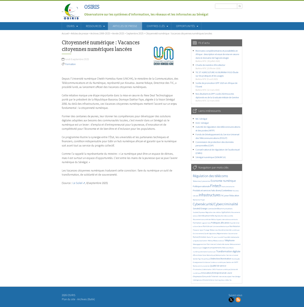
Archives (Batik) (86, 299)
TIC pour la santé (217, 237)
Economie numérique (223, 181)
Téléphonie (229, 240)
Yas (230, 280)
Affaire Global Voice (199, 255)
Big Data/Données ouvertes (224, 216)
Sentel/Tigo (197, 259)
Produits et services (201, 190)
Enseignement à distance (201, 262)
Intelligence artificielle (201, 280)
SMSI (214, 269)
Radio (209, 237)
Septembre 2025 (134, 33)
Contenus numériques (218, 262)
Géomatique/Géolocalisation (216, 255)
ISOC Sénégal (202, 122)
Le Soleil (77, 183)
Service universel (232, 255)
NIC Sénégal (201, 118)
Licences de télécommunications (220, 208)
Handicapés (236, 259)
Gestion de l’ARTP (232, 262)
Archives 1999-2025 (100, 33)
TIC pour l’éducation (230, 195)
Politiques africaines (220, 222)
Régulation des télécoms (210, 176)
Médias (213, 219)
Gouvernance (232, 234)
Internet (213, 244)
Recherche (196, 200)
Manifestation (234, 226)
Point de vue (207, 226)
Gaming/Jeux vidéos (222, 280)
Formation (70, 64)
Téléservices (214, 230)
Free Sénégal (236, 277)
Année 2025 (118, 33)
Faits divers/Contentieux (221, 190)
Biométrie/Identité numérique (228, 230)
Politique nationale (201, 186)
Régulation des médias (213, 212)
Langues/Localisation (200, 241)
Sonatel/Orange (200, 208)
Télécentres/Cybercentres (201, 181)
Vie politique (205, 259)
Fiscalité (232, 223)
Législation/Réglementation (218, 234)
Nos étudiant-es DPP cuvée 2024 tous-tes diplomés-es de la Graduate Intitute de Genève (217, 97)
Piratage (206, 230)
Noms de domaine (228, 187)
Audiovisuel (211, 252)
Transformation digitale (228, 251)
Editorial (212, 280)
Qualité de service (218, 265)
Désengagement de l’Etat (201, 244)
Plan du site (68, 299)
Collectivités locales (222, 244)
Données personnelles (206, 215)
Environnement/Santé (200, 234)
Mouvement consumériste (202, 219)
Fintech (215, 185)
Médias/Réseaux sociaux (216, 241)
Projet (202, 200)
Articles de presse (125, 26)
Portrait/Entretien (199, 237)
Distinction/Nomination (220, 258)
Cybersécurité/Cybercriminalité (215, 204)
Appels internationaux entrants (227, 219)
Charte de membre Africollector (210, 66)
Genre (200, 226)
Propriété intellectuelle (231, 237)
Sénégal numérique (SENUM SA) (211, 157)
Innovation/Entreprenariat (213, 272)
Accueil (65, 33)
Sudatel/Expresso (199, 212)
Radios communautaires (201, 266)
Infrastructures (210, 194)
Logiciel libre (206, 223)
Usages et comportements (212, 247)
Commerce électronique (220, 226)
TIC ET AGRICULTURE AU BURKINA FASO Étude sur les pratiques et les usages (217, 76)
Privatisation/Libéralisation (202, 269)
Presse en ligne (198, 230)
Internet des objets (224, 277)
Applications (226, 212)
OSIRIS (91, 6)
